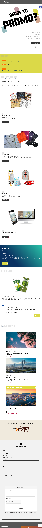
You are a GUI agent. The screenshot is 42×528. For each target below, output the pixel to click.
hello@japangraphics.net (12, 413)
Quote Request (31, 527)
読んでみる (21, 434)
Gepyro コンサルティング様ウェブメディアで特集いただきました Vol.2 (14, 61)
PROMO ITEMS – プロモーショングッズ (33, 36)
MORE (4, 263)
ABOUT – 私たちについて (35, 32)
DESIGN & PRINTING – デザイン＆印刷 (33, 34)
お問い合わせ (35, 43)
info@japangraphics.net (11, 356)
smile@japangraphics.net (12, 382)
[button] (40, 7)
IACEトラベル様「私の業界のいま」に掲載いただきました (12, 70)
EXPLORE (5, 122)
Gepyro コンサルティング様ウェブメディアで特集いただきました (13, 66)
